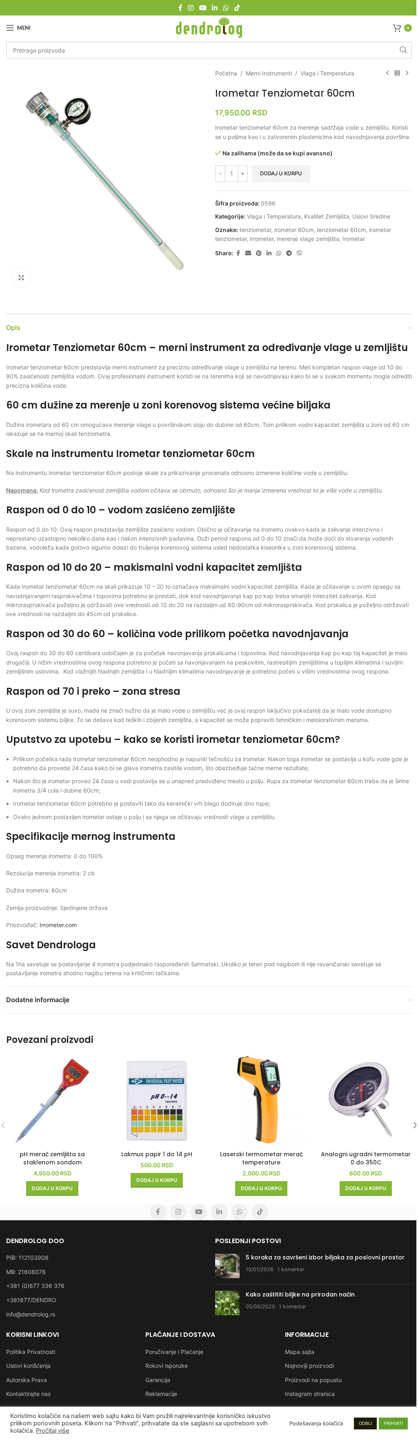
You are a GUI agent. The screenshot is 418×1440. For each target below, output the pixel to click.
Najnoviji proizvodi (309, 1365)
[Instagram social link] (190, 8)
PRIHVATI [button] (393, 1423)
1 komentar (291, 1269)
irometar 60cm (294, 229)
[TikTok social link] (236, 8)
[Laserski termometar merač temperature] (261, 1101)
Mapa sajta (299, 1351)
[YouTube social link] (202, 8)
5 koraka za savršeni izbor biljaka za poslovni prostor (325, 1257)
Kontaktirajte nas (28, 1393)
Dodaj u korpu (281, 173)
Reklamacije (161, 1393)
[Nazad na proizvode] (397, 73)
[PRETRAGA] (403, 50)
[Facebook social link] (180, 8)
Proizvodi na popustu (313, 1379)
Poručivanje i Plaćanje (174, 1351)
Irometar (353, 238)
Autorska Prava (26, 1379)
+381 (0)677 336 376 (35, 1285)
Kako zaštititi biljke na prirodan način (300, 1294)
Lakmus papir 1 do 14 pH (156, 1154)
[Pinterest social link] (258, 253)
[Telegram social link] (289, 253)
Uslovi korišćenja (28, 1365)
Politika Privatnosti (30, 1351)
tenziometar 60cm (341, 229)
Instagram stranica (310, 1393)
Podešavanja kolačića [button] (316, 1423)
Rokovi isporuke (166, 1365)
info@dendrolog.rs (30, 1314)
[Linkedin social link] (214, 8)
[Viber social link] (299, 253)
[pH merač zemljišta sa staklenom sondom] (52, 1101)
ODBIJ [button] (365, 1423)
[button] (52, 1188)
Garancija (157, 1379)
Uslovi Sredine (371, 216)
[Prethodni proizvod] (387, 73)
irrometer (261, 238)
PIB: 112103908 (27, 1257)
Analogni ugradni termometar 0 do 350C (366, 1158)
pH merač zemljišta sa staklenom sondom (52, 1158)
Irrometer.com (58, 924)
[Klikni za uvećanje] (21, 278)
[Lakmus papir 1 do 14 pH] (157, 1101)
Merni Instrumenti (269, 73)
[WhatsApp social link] (225, 8)
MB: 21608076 (26, 1271)
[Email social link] (248, 253)
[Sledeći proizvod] (407, 73)
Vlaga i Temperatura (327, 73)
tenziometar (255, 229)
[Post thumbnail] (227, 1266)
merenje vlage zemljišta (308, 238)
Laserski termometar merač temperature (261, 1158)
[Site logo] (209, 27)
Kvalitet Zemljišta (326, 216)
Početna (226, 73)
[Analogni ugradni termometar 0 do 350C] (366, 1101)
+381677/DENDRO (31, 1299)
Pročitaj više (52, 1430)
